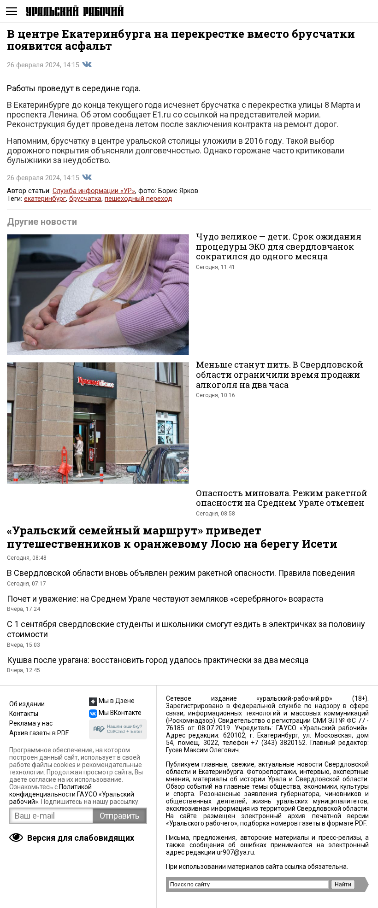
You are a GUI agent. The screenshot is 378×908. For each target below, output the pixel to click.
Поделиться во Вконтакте (86, 64)
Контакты (23, 713)
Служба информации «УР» (94, 191)
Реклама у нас (31, 723)
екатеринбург (45, 199)
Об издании (27, 704)
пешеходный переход (138, 199)
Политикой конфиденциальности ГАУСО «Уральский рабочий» (71, 794)
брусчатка (85, 199)
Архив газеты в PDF (39, 733)
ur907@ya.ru (235, 852)
